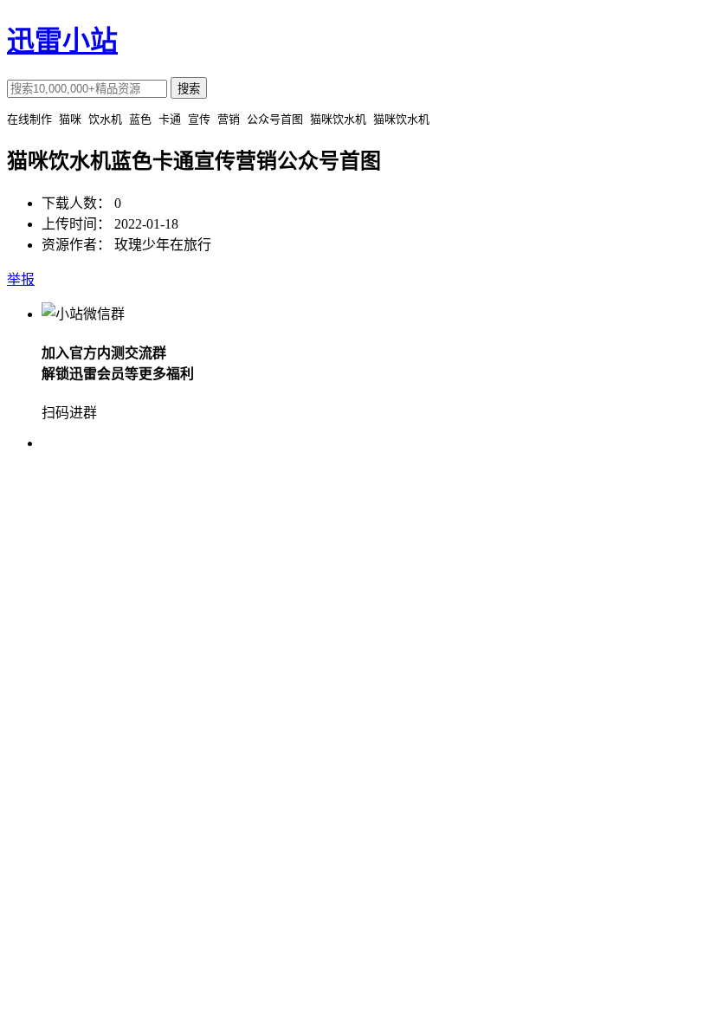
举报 (21, 279)
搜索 (189, 88)
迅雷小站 (62, 40)
